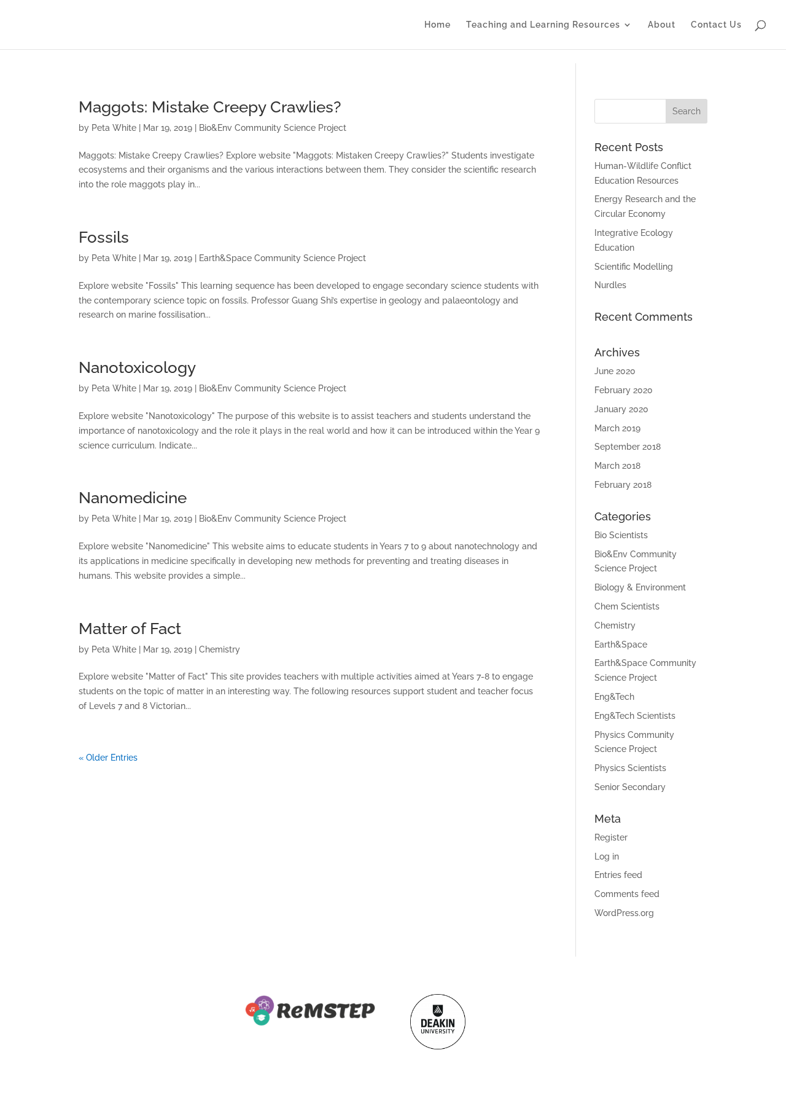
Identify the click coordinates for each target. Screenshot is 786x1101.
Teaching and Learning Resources (543, 24)
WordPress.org (624, 913)
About (661, 24)
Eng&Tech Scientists (634, 716)
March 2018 (617, 466)
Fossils (104, 237)
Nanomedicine (133, 497)
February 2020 (623, 390)
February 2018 (623, 485)
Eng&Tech (614, 697)
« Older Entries (108, 757)
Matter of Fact (130, 628)
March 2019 (617, 428)
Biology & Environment (640, 587)
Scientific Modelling (633, 267)
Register (611, 837)
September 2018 (627, 447)
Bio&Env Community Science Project (272, 128)
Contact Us (716, 24)
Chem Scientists (627, 606)
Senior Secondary (630, 787)
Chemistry (219, 649)
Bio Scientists (621, 535)
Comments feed (627, 894)
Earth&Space (620, 644)
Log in (606, 856)
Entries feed (618, 875)
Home (437, 24)
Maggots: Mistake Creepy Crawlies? (210, 107)
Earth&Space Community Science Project (282, 258)
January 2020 (621, 409)
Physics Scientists (630, 768)
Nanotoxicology (137, 367)
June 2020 (615, 371)
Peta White (113, 128)
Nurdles (610, 285)
